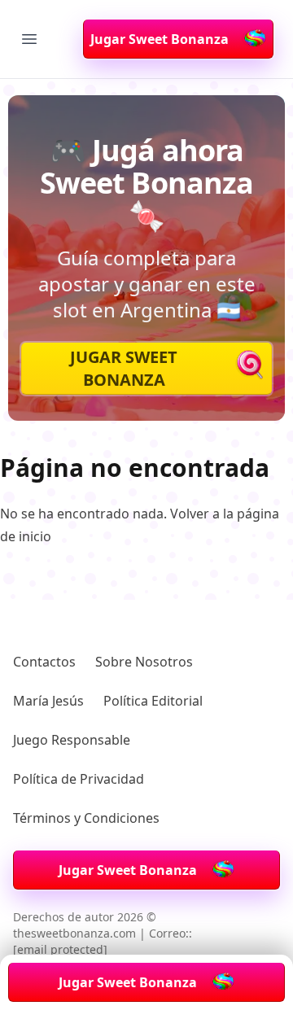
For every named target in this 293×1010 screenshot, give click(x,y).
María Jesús (48, 701)
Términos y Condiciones (86, 818)
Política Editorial (153, 701)
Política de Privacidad (78, 779)
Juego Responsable (71, 740)
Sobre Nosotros (144, 662)
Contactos (44, 662)
